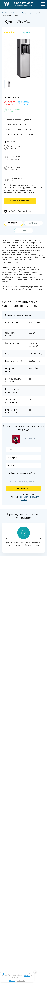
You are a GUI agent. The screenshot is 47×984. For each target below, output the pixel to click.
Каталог (16, 13)
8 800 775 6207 (24, 4)
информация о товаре (13, 223)
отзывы (23, 230)
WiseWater (6, 13)
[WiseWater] (6, 3)
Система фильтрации (33, 223)
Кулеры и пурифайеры (30, 13)
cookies (27, 976)
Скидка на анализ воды (20, 201)
